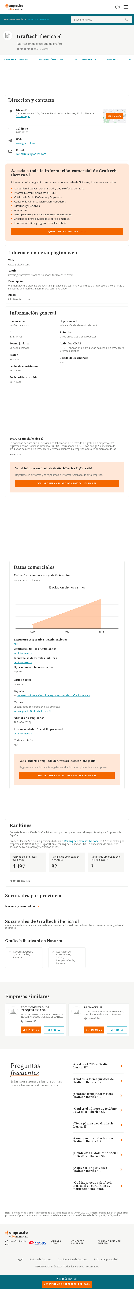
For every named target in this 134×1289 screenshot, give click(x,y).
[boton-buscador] (127, 19)
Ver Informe (31, 1029)
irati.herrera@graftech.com (31, 154)
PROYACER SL (93, 1007)
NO (16, 644)
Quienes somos (56, 1242)
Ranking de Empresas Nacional (81, 841)
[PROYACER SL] (76, 1011)
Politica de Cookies (40, 1259)
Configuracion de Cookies (72, 1259)
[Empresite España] (15, 7)
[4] (29, 48)
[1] (18, 48)
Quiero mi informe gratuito (67, 231)
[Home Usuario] (117, 7)
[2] (22, 48)
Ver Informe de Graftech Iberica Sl (67, 1284)
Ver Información (23, 653)
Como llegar (23, 116)
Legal (19, 1259)
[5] (32, 48)
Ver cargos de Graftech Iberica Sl (32, 711)
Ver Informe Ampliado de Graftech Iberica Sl (67, 483)
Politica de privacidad (106, 1259)
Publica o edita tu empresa (109, 1242)
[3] (25, 48)
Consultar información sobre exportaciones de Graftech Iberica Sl (53, 695)
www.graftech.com (26, 143)
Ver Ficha (54, 1029)
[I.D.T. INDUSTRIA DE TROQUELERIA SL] (13, 1011)
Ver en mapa (115, 116)
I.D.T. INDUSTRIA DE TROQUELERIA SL (35, 1009)
